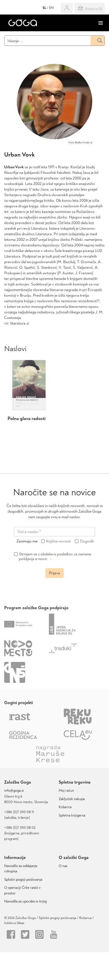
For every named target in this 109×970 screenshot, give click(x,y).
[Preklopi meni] (100, 23)
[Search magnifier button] (98, 40)
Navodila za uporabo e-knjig (25, 901)
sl (44, 8)
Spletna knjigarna (72, 815)
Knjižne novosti (58, 541)
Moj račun (66, 790)
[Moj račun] (67, 8)
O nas (63, 866)
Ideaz (20, 923)
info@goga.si (14, 790)
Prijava (54, 573)
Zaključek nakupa (72, 799)
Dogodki (87, 541)
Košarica (65, 807)
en (51, 8)
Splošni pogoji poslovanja (23, 879)
